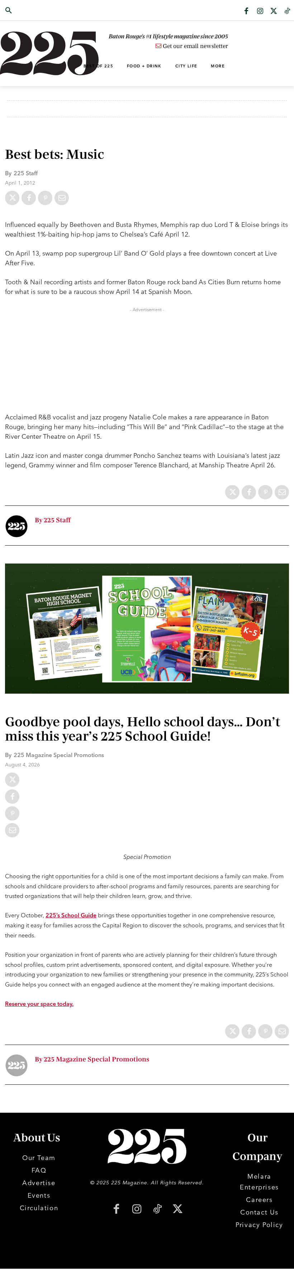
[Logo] (29, 53)
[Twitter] (273, 11)
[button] (29, 10)
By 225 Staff (53, 520)
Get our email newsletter (194, 46)
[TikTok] (157, 1209)
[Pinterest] (45, 198)
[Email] (61, 198)
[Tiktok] (287, 11)
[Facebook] (246, 11)
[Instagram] (260, 11)
